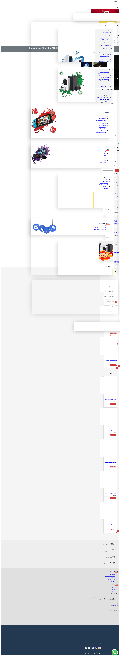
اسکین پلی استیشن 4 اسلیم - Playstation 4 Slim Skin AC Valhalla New (110, 399)
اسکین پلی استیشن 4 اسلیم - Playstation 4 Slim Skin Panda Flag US (110, 524)
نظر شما (117, 154)
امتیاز (118, 163)
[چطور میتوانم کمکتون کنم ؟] (116, 651)
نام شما (118, 150)
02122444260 (111, 605)
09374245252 (112, 606)
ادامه (117, 170)
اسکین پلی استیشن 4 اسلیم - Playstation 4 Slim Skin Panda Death (110, 493)
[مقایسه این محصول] (113, 213)
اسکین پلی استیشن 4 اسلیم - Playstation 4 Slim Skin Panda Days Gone (110, 462)
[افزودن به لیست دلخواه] (115, 213)
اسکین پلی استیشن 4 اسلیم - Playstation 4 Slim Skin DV (110, 430)
